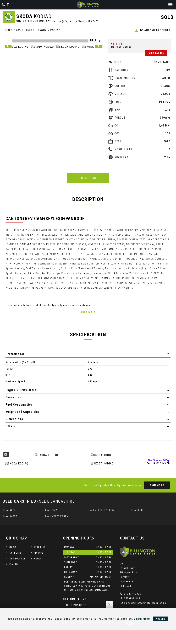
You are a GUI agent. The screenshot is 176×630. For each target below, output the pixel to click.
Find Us (13, 564)
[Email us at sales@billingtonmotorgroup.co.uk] (6, 454)
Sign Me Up (157, 485)
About (37, 558)
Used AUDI (9, 510)
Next (99, 46)
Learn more (142, 618)
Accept (160, 618)
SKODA (42, 30)
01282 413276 (132, 593)
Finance (38, 552)
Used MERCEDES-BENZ (101, 510)
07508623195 (131, 598)
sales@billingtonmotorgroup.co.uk (144, 603)
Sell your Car (17, 558)
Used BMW (51, 510)
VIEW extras (156, 52)
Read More (88, 312)
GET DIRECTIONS (74, 599)
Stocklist (39, 547)
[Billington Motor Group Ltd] (88, 4)
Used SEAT (137, 510)
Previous (8, 46)
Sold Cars (15, 552)
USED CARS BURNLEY (20, 30)
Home (12, 547)
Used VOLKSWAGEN (56, 516)
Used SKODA (10, 516)
